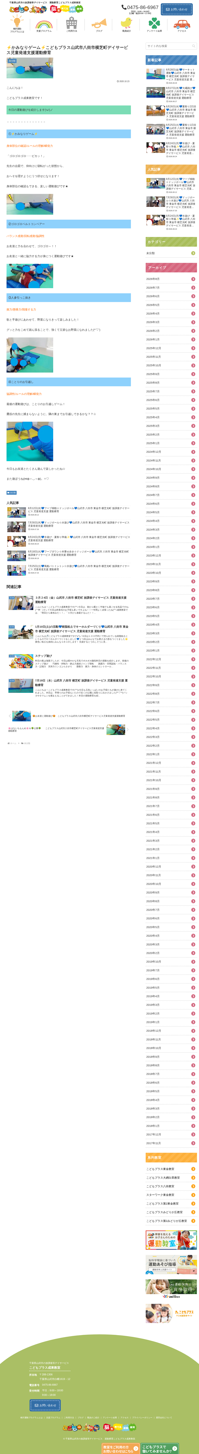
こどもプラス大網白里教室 (163, 1177)
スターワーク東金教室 (160, 1194)
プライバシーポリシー (142, 1417)
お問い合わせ (179, 9)
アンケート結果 (110, 1417)
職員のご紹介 (93, 1417)
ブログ (81, 1417)
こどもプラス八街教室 (160, 1186)
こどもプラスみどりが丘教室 (164, 1212)
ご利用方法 (69, 1417)
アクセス (124, 1417)
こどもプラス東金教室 (160, 1169)
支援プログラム (53, 1417)
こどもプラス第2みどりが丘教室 (166, 1220)
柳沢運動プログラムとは (31, 1417)
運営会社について (164, 1417)
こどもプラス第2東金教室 (162, 1203)
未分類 (13, 493)
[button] (194, 46)
